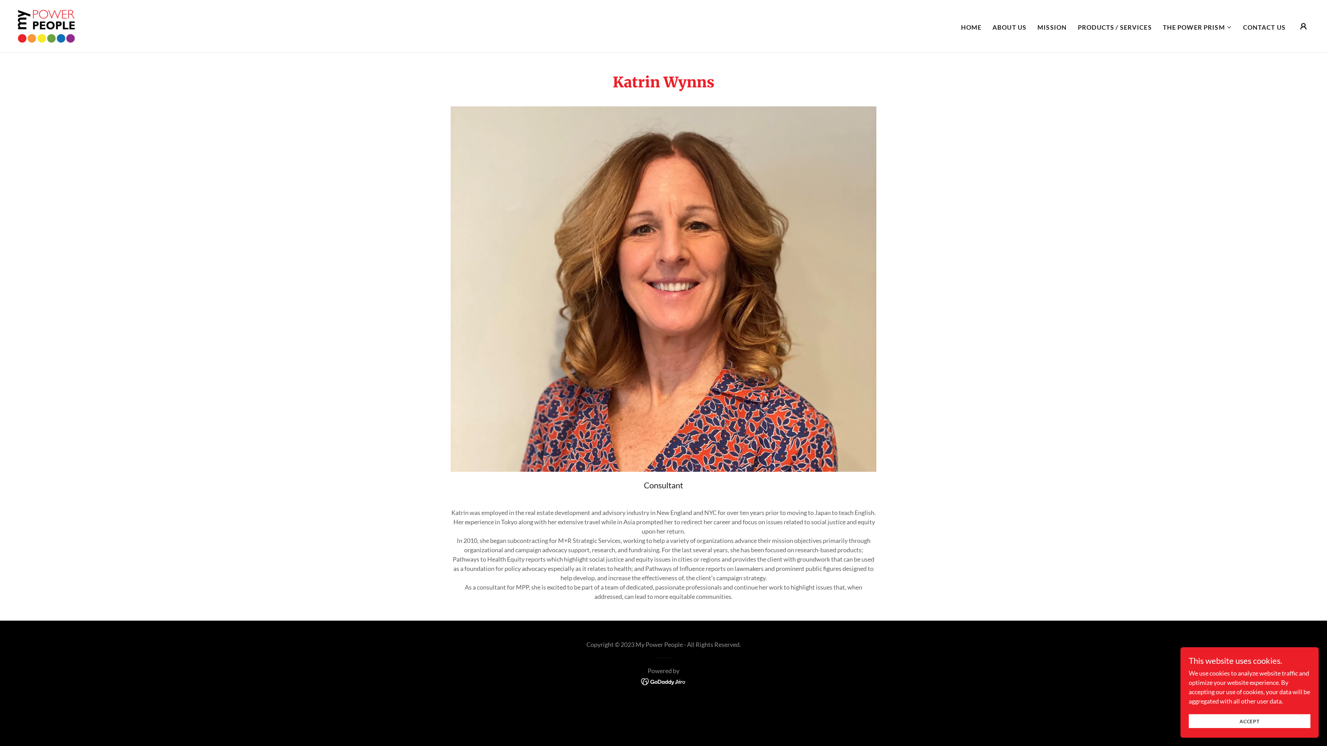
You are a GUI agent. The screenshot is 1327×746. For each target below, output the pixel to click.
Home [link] (971, 27)
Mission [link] (1052, 27)
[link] (46, 25)
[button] (1197, 27)
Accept (1250, 721)
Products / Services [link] (1115, 27)
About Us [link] (1009, 27)
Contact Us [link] (1264, 27)
